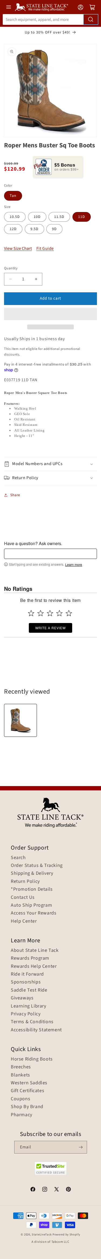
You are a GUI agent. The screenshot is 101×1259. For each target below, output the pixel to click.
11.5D (59, 217)
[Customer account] (80, 7)
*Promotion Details (32, 889)
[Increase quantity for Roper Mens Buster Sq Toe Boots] (36, 279)
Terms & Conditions (32, 1022)
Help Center (24, 921)
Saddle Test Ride (29, 990)
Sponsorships (26, 982)
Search (18, 857)
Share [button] (15, 495)
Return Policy (25, 881)
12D (13, 229)
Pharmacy (21, 1115)
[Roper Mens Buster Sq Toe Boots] (20, 720)
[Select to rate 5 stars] (69, 613)
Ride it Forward (27, 974)
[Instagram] (45, 1190)
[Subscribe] (81, 1147)
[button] (50, 314)
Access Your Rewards (33, 913)
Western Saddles (29, 1083)
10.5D (15, 217)
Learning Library (28, 1006)
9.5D (34, 229)
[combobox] (50, 19)
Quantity (11, 268)
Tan (13, 195)
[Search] (90, 19)
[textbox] (50, 554)
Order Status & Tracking (37, 865)
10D (37, 217)
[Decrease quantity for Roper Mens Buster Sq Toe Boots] (10, 279)
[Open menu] (9, 7)
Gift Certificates (27, 1091)
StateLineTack (42, 1235)
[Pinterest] (68, 1190)
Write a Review (50, 627)
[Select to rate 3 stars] (50, 613)
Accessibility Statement (36, 1030)
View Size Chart (18, 248)
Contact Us (23, 897)
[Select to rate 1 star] (31, 613)
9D (54, 229)
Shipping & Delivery (32, 873)
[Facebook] (33, 1190)
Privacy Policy (25, 1014)
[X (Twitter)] (56, 1190)
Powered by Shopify (66, 1235)
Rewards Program (30, 958)
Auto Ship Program (31, 905)
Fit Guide (45, 248)
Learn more (73, 564)
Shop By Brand (27, 1107)
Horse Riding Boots (32, 1059)
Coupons (20, 1099)
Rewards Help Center (34, 966)
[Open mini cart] (92, 7)
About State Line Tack (35, 950)
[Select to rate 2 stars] (40, 613)
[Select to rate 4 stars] (59, 613)
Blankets (20, 1075)
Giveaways (22, 998)
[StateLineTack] (41, 7)
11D (81, 217)
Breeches (21, 1067)
